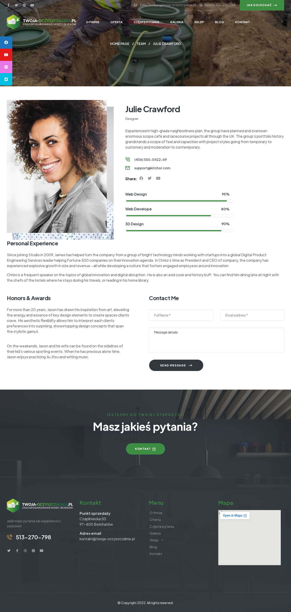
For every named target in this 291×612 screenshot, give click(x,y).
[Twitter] (16, 5)
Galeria (155, 533)
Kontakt (156, 553)
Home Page (119, 44)
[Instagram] (25, 550)
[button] (262, 5)
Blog (153, 547)
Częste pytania (162, 526)
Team (141, 44)
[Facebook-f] (8, 5)
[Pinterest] (24, 5)
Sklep (154, 540)
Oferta (155, 519)
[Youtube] (32, 5)
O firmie (156, 512)
